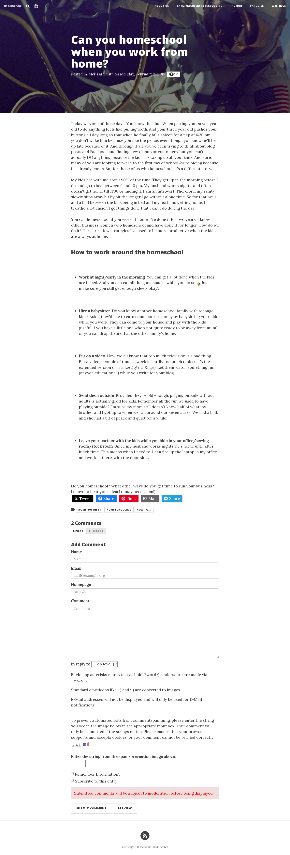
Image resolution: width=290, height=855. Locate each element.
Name (76, 551)
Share (108, 498)
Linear (78, 531)
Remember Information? (97, 774)
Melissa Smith (101, 73)
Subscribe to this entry (96, 781)
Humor (237, 6)
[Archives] (36, 5)
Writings (279, 6)
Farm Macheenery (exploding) (200, 6)
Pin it (131, 498)
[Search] (28, 5)
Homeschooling (119, 509)
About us (162, 6)
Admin (164, 847)
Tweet (85, 498)
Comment (80, 600)
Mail (153, 498)
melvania (12, 6)
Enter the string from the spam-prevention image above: (123, 756)
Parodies (257, 6)
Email (76, 568)
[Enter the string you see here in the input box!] (83, 744)
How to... (144, 509)
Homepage (81, 584)
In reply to (80, 663)
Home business (89, 509)
